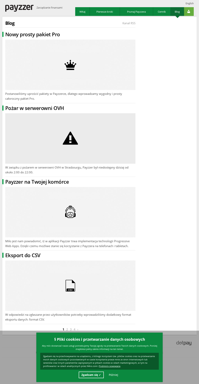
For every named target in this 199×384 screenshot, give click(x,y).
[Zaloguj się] (189, 11)
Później (113, 375)
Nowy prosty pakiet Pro (32, 34)
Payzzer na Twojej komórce (37, 181)
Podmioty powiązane (109, 366)
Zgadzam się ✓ (91, 375)
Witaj (82, 11)
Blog (177, 11)
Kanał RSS (128, 23)
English (190, 3)
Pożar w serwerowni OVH (34, 108)
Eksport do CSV (22, 255)
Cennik (162, 11)
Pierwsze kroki (104, 11)
